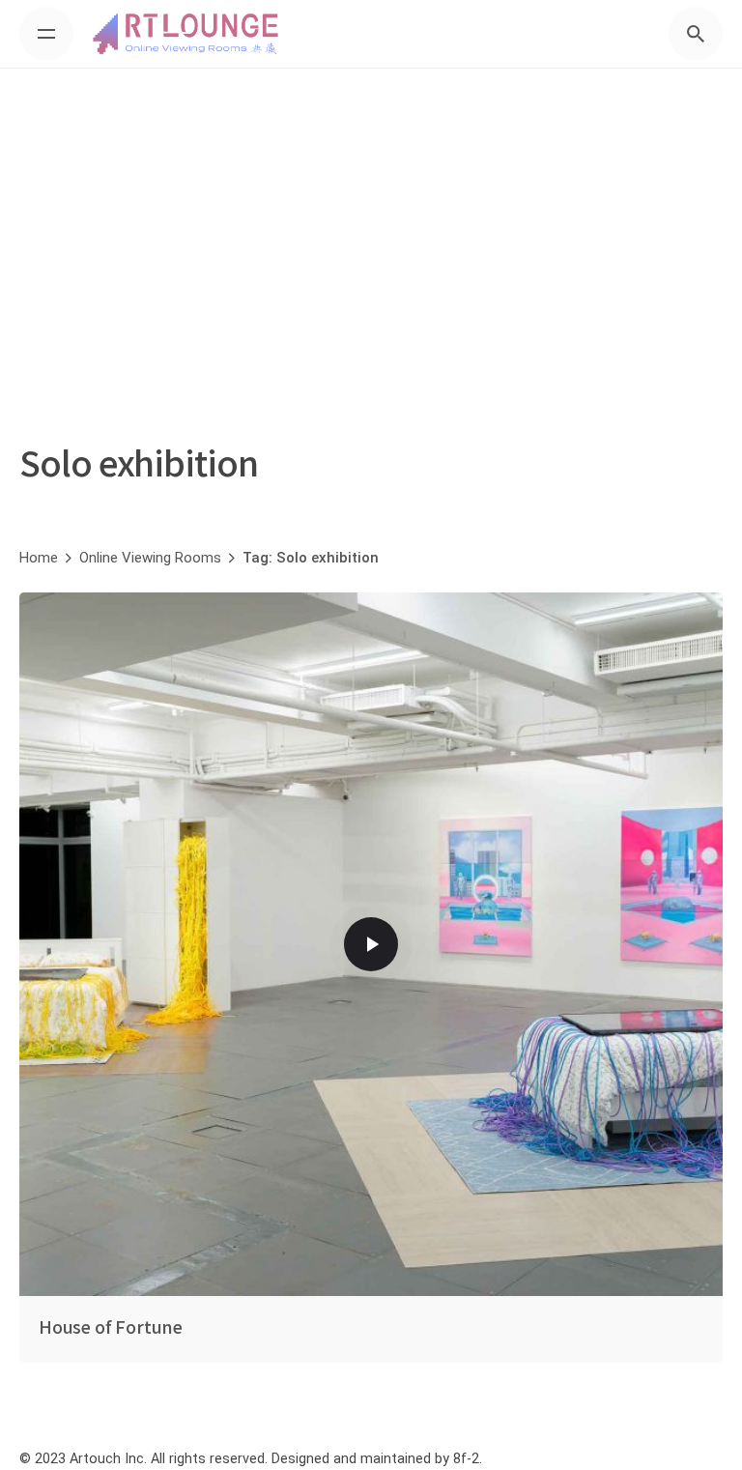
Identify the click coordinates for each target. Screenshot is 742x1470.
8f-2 (466, 1459)
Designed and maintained (351, 1459)
